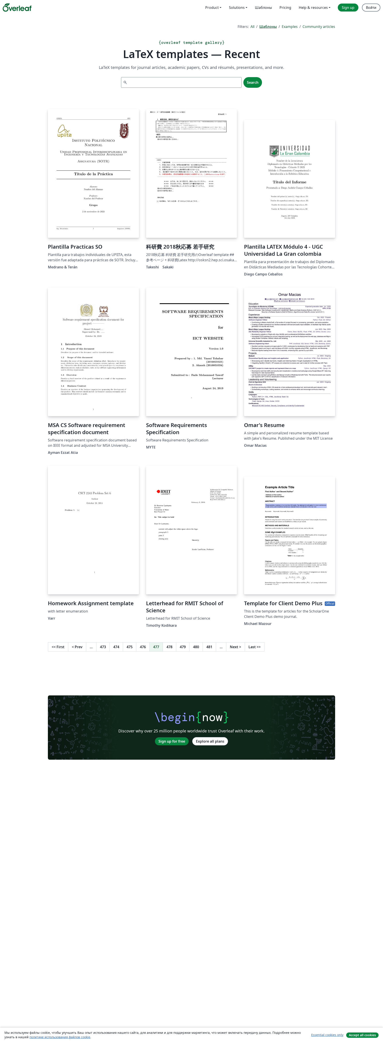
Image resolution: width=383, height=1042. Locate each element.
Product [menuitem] (212, 7)
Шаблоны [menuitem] (263, 7)
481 (209, 646)
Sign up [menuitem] (348, 7)
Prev (77, 646)
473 (103, 646)
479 (183, 646)
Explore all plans (210, 741)
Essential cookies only (327, 1035)
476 (143, 646)
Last (254, 646)
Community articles (319, 26)
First (58, 646)
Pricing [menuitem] (285, 7)
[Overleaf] (17, 7)
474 (116, 646)
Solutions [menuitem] (237, 7)
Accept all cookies (362, 1035)
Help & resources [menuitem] (313, 7)
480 (196, 646)
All (252, 26)
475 (130, 646)
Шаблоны (268, 26)
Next (235, 646)
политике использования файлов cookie (59, 1037)
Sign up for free (171, 741)
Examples (290, 26)
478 (169, 646)
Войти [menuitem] (371, 7)
